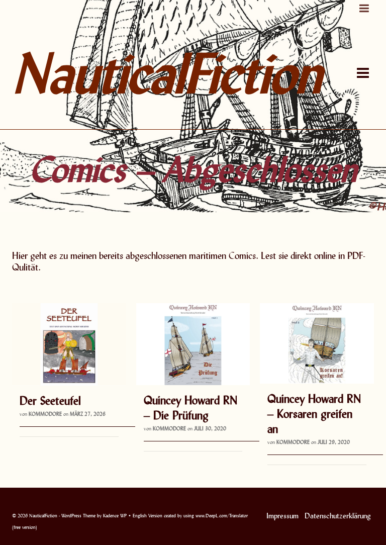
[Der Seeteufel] (69, 344)
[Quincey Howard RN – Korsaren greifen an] (317, 343)
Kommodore (45, 413)
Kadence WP (115, 515)
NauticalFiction (130, 73)
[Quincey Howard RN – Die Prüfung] (193, 344)
